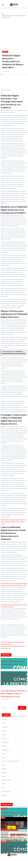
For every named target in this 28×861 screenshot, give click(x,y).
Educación (4, 738)
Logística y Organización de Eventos (10, 761)
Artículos (4, 723)
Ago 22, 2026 (5, 682)
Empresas (4, 746)
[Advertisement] (14, 33)
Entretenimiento (5, 749)
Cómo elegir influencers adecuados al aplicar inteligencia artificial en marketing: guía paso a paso (13, 693)
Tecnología (4, 795)
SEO (3, 787)
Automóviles (5, 727)
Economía (4, 734)
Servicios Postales (6, 791)
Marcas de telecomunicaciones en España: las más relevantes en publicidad (12, 825)
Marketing (5, 51)
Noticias (4, 776)
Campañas (4, 730)
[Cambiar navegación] (3, 5)
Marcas (3, 765)
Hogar (3, 757)
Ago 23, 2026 (5, 666)
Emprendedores (5, 742)
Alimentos (4, 719)
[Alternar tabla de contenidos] (2, 93)
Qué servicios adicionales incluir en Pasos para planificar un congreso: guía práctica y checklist (13, 837)
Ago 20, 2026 (5, 698)
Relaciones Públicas (6, 780)
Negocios (4, 772)
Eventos (4, 753)
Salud (3, 783)
